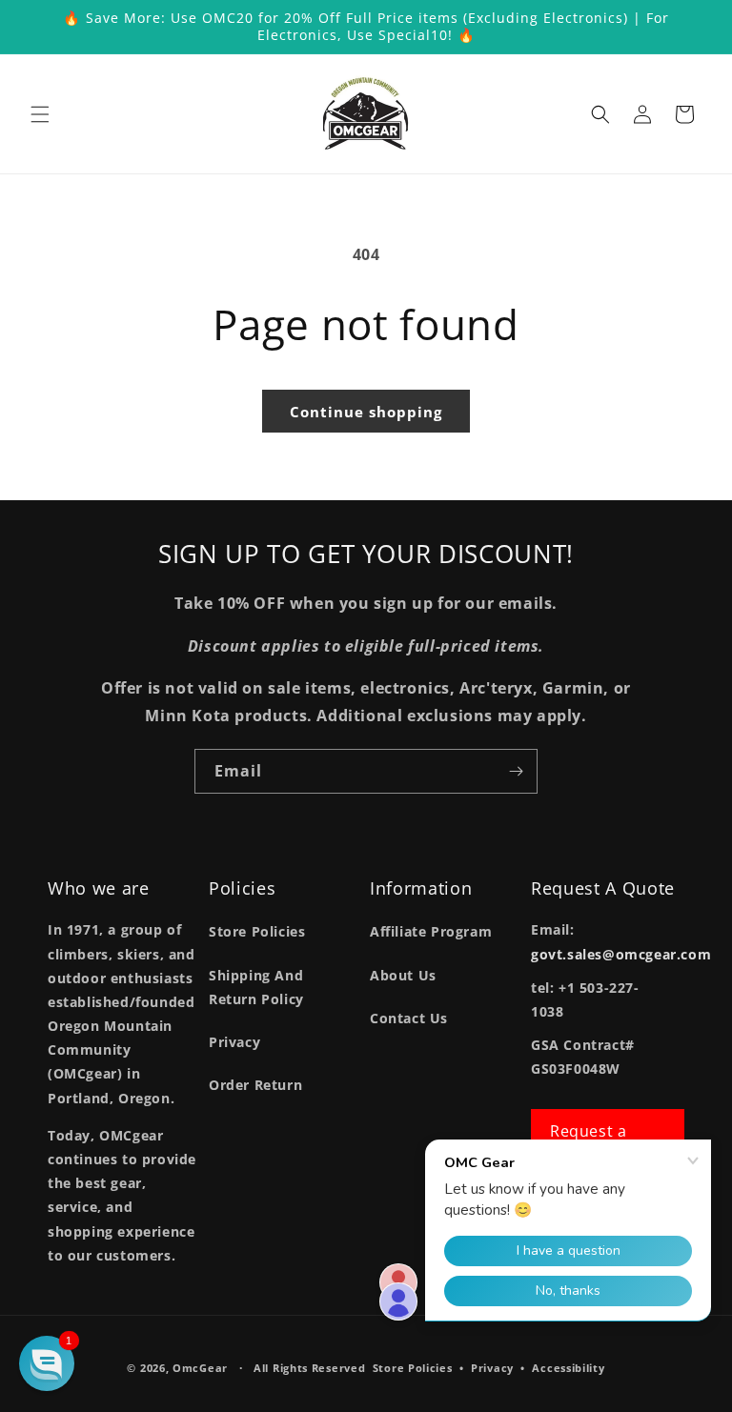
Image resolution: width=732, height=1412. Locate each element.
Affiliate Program (431, 931)
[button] (40, 114)
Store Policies (257, 931)
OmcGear (200, 1368)
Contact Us (409, 1018)
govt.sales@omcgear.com (621, 954)
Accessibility (568, 1368)
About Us (403, 975)
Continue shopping (366, 411)
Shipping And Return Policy (256, 987)
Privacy (234, 1042)
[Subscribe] (516, 771)
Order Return (255, 1085)
